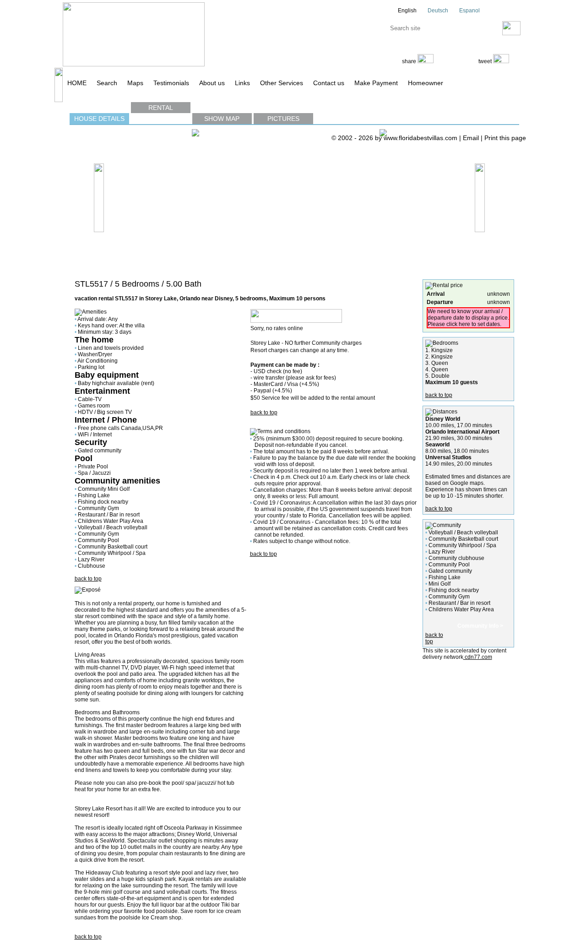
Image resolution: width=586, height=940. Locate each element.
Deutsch (437, 10)
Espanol (469, 10)
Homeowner (425, 83)
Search (107, 83)
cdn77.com (477, 657)
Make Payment (376, 83)
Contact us (328, 83)
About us (212, 83)
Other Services (281, 83)
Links (242, 83)
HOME (77, 83)
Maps (135, 83)
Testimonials (171, 83)
